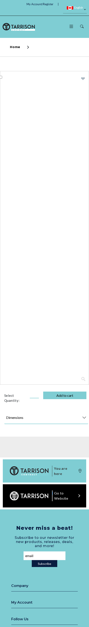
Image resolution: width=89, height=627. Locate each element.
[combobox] (75, 10)
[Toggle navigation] (71, 27)
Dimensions (14, 417)
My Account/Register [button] (40, 4)
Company (19, 586)
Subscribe (44, 563)
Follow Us (20, 619)
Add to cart (64, 395)
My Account (21, 602)
